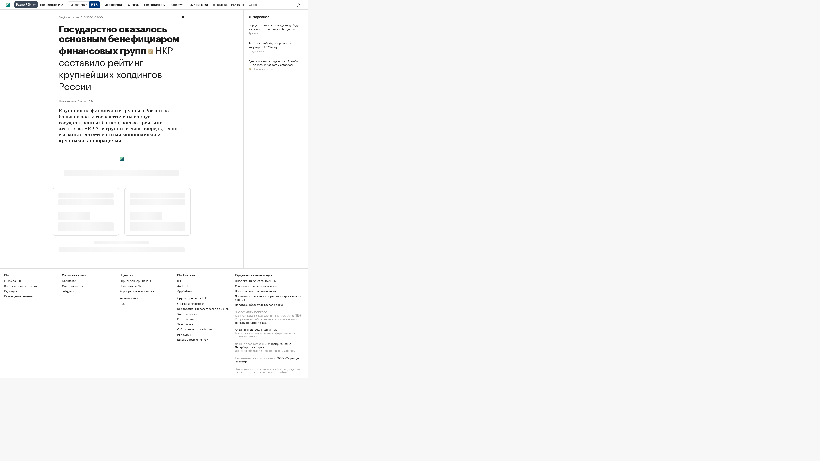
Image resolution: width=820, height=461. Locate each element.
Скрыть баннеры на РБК (135, 280)
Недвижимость (258, 51)
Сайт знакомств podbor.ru (194, 329)
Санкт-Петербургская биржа (264, 345)
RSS (122, 303)
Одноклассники (72, 285)
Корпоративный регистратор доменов (203, 308)
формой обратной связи (251, 322)
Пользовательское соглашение (255, 291)
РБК (91, 101)
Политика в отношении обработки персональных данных (268, 297)
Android (182, 285)
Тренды (253, 33)
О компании (12, 280)
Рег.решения (185, 319)
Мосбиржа (275, 343)
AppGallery (184, 291)
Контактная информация (20, 285)
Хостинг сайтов (187, 313)
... (263, 4)
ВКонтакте (69, 280)
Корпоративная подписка (137, 291)
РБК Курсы (184, 334)
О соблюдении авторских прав (256, 285)
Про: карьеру (67, 101)
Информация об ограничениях (255, 280)
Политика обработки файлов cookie (259, 304)
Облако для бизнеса (190, 303)
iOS (179, 280)
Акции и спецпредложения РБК (256, 329)
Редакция (10, 291)
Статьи (82, 101)
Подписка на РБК (262, 69)
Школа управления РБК (192, 339)
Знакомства (185, 324)
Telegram (68, 291)
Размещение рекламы (18, 296)
